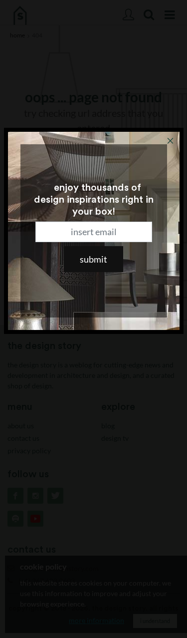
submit (93, 259)
